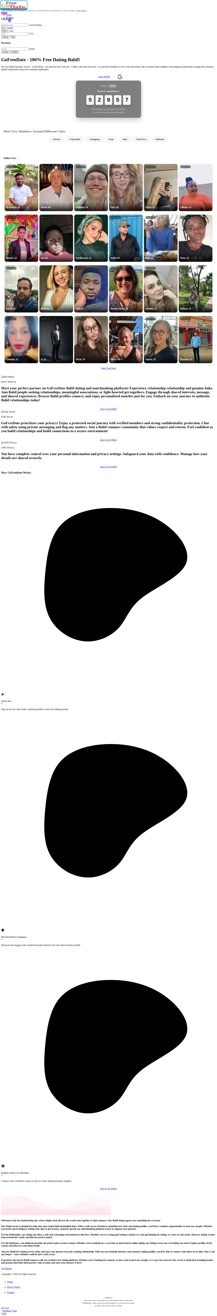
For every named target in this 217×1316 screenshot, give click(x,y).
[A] (56, 339)
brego (111, 139)
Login (9, 15)
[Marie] (91, 339)
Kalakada (160, 139)
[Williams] (91, 187)
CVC (31, 34)
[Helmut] (195, 288)
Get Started (6, 1268)
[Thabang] (21, 339)
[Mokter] (21, 238)
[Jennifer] (161, 288)
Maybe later (108, 685)
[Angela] (161, 339)
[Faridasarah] (91, 238)
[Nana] (195, 238)
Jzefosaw (57, 139)
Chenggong (94, 139)
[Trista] (161, 187)
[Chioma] (195, 187)
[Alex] (91, 288)
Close (14, 1310)
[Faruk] (21, 288)
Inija (125, 139)
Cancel (5, 37)
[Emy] (126, 187)
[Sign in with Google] (120, 77)
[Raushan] (195, 339)
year (11, 31)
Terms (10, 1282)
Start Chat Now (108, 368)
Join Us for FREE (108, 409)
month (10, 28)
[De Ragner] (21, 187)
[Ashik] (126, 238)
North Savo (141, 139)
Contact (10, 1292)
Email (32, 49)
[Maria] (126, 339)
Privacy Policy (14, 1287)
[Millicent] (56, 288)
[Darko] (56, 187)
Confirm (14, 52)
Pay (13, 37)
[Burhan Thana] (126, 288)
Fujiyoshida (75, 139)
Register (10, 17)
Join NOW (104, 76)
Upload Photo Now (110, 678)
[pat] (56, 238)
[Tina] (161, 238)
